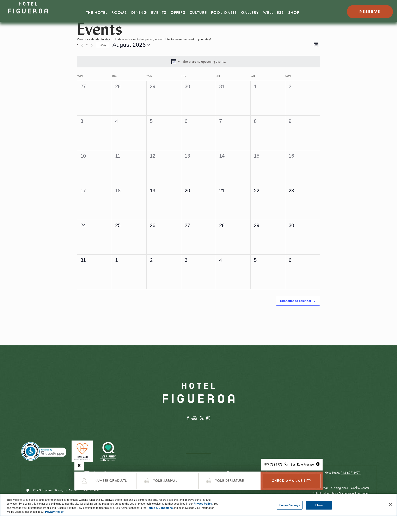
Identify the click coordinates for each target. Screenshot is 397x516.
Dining (139, 12)
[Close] (390, 504)
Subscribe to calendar (295, 301)
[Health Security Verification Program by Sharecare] (108, 451)
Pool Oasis (224, 12)
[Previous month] (82, 45)
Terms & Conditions (160, 507)
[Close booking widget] (79, 465)
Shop (293, 12)
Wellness (273, 12)
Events (158, 12)
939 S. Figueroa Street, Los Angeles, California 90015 (68, 490)
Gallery (250, 12)
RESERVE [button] (369, 11)
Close (319, 505)
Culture (198, 12)
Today (102, 45)
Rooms (119, 12)
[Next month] (92, 45)
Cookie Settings (289, 505)
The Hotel (97, 12)
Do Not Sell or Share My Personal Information (340, 493)
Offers (178, 12)
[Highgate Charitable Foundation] (82, 451)
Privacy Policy (203, 503)
